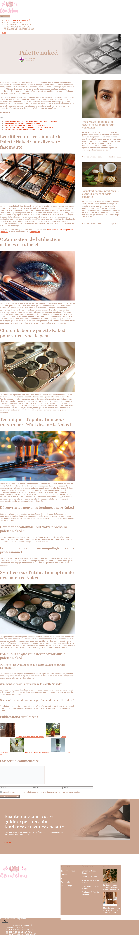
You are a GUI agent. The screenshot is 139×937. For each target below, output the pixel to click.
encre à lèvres (52, 229)
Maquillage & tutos (13, 22)
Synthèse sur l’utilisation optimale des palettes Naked (24, 129)
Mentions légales (67, 886)
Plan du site (65, 882)
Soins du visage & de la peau (17, 27)
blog (4, 33)
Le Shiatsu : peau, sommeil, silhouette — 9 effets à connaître (111, 887)
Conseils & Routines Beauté (89, 872)
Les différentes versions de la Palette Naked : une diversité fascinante (31, 121)
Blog (62, 878)
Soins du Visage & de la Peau (90, 887)
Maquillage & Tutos (89, 877)
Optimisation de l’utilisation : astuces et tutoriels (22, 123)
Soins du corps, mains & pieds (17, 25)
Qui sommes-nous (68, 871)
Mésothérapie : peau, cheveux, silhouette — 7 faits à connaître (111, 910)
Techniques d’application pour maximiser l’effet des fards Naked (29, 127)
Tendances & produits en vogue (19, 29)
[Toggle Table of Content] (1, 117)
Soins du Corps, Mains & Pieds (91, 881)
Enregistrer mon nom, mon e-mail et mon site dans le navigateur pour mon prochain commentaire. (41, 792)
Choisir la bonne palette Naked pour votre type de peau (25, 125)
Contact (64, 874)
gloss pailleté (34, 232)
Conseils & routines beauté (17, 20)
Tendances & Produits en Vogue (90, 893)
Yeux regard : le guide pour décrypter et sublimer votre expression (98, 124)
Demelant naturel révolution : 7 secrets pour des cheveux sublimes (100, 193)
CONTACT (8, 842)
